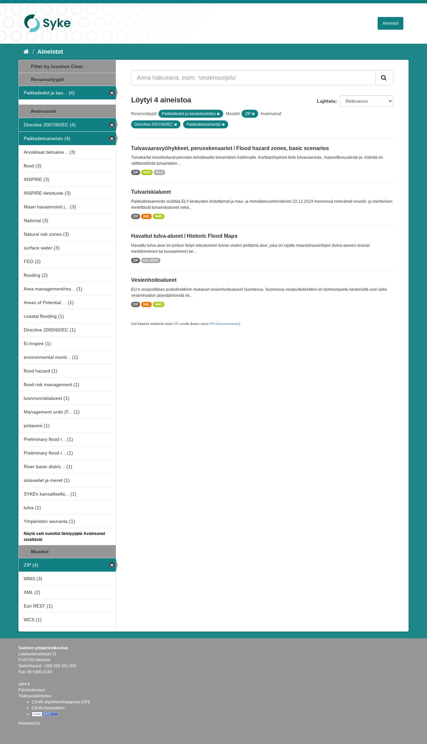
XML (146, 216)
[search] (384, 77)
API (176, 323)
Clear (77, 66)
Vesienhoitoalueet (153, 280)
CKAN (29, 730)
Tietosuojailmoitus (34, 696)
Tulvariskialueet (151, 192)
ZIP (135, 172)
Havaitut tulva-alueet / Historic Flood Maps (184, 236)
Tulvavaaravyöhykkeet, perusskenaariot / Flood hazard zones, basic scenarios (230, 148)
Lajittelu (326, 101)
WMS (147, 172)
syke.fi (24, 684)
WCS (159, 172)
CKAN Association (48, 708)
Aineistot (390, 23)
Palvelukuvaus (31, 690)
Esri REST (150, 260)
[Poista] (218, 114)
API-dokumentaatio (224, 323)
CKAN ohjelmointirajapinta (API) (61, 702)
